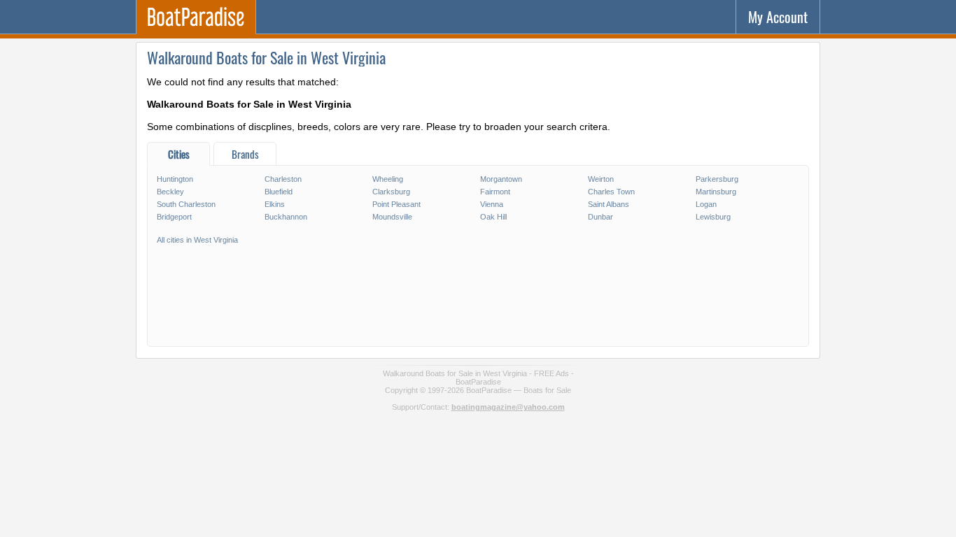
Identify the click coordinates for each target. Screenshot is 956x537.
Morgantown (501, 179)
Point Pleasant (396, 204)
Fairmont (495, 191)
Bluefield (279, 191)
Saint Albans (608, 204)
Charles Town (611, 191)
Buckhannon (286, 217)
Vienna (491, 204)
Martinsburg (716, 191)
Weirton (601, 179)
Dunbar (600, 217)
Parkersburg (717, 179)
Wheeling (387, 179)
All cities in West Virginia (197, 240)
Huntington (175, 179)
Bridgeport (174, 217)
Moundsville (392, 217)
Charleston (283, 179)
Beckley (170, 191)
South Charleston (186, 204)
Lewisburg (713, 217)
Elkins (275, 204)
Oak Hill (493, 217)
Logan (706, 204)
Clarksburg (391, 191)
